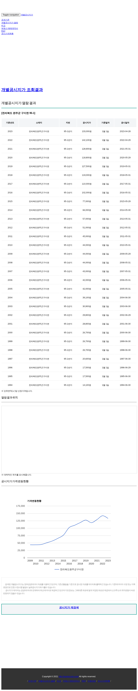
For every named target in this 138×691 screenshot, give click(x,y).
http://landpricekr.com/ (69, 676)
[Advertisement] (69, 60)
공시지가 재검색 (69, 607)
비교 (3, 25)
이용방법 (92, 681)
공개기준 (5, 20)
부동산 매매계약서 (9, 28)
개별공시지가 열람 (9, 23)
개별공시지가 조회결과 (22, 89)
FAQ (3, 31)
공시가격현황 (7, 33)
